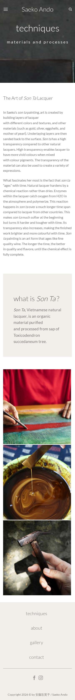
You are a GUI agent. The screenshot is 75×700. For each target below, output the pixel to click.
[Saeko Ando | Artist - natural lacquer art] (37, 9)
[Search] (70, 9)
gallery (36, 642)
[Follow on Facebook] (34, 678)
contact (36, 657)
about (36, 628)
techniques (36, 613)
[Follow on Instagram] (41, 678)
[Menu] (5, 9)
